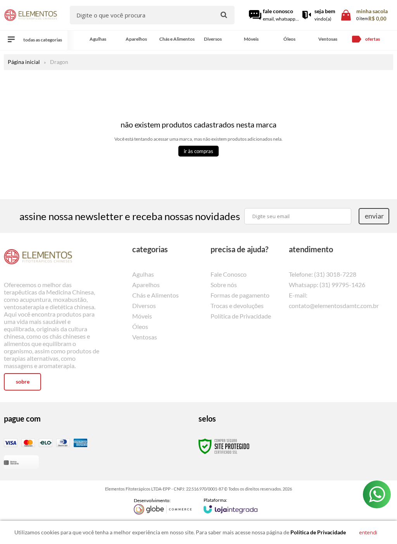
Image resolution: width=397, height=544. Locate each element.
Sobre (22, 381)
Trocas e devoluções (237, 305)
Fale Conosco (229, 274)
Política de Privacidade (241, 316)
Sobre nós (224, 284)
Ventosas (144, 337)
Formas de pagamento (240, 295)
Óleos (140, 326)
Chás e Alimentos (155, 295)
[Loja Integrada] (231, 505)
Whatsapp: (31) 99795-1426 (327, 284)
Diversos (144, 305)
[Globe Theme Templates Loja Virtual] (163, 506)
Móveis (142, 316)
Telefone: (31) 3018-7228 (322, 274)
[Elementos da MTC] (30, 15)
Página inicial (24, 62)
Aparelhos (146, 284)
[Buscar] (224, 14)
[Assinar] (374, 216)
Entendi (368, 532)
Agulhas (143, 274)
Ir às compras (198, 151)
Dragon (59, 62)
